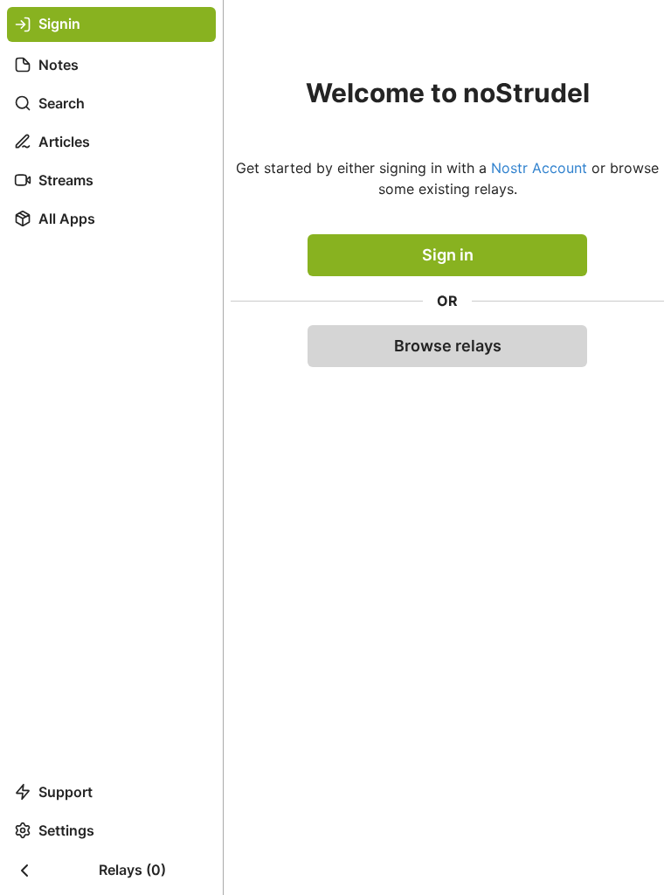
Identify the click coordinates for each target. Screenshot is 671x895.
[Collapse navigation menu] (24, 870)
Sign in (448, 255)
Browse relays (448, 345)
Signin (59, 23)
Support (65, 792)
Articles (64, 141)
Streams (65, 180)
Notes (58, 64)
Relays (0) (132, 869)
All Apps (66, 218)
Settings (66, 830)
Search (61, 103)
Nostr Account (539, 168)
